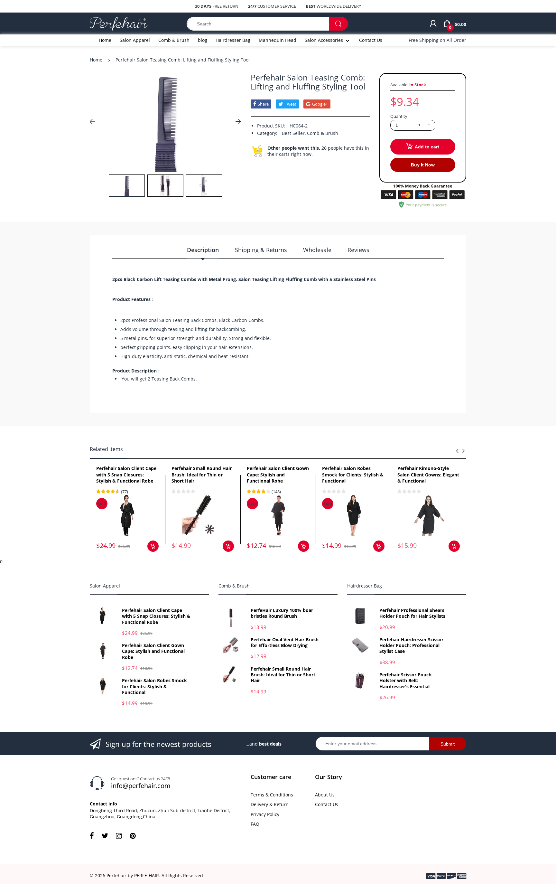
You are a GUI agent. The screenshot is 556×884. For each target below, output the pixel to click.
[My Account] (433, 23)
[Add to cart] (153, 546)
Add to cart (427, 146)
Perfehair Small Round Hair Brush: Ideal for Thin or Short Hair (201, 474)
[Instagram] (119, 836)
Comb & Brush (322, 133)
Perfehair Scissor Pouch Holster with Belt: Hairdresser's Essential (405, 680)
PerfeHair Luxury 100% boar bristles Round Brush (282, 613)
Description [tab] (203, 250)
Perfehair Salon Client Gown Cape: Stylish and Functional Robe (278, 474)
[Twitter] (105, 836)
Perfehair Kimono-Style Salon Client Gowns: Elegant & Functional (428, 474)
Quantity (398, 116)
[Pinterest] (133, 836)
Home (96, 60)
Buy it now (423, 164)
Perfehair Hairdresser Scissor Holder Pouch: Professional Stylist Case (411, 645)
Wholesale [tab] (317, 250)
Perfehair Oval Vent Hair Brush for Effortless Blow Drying (285, 642)
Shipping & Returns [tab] (261, 250)
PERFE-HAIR (146, 875)
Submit (447, 744)
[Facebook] (92, 836)
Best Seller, (294, 133)
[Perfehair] (119, 23)
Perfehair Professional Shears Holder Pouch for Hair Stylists (412, 613)
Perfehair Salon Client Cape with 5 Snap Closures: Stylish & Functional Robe (126, 474)
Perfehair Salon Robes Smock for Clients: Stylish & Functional (353, 474)
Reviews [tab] (358, 250)
